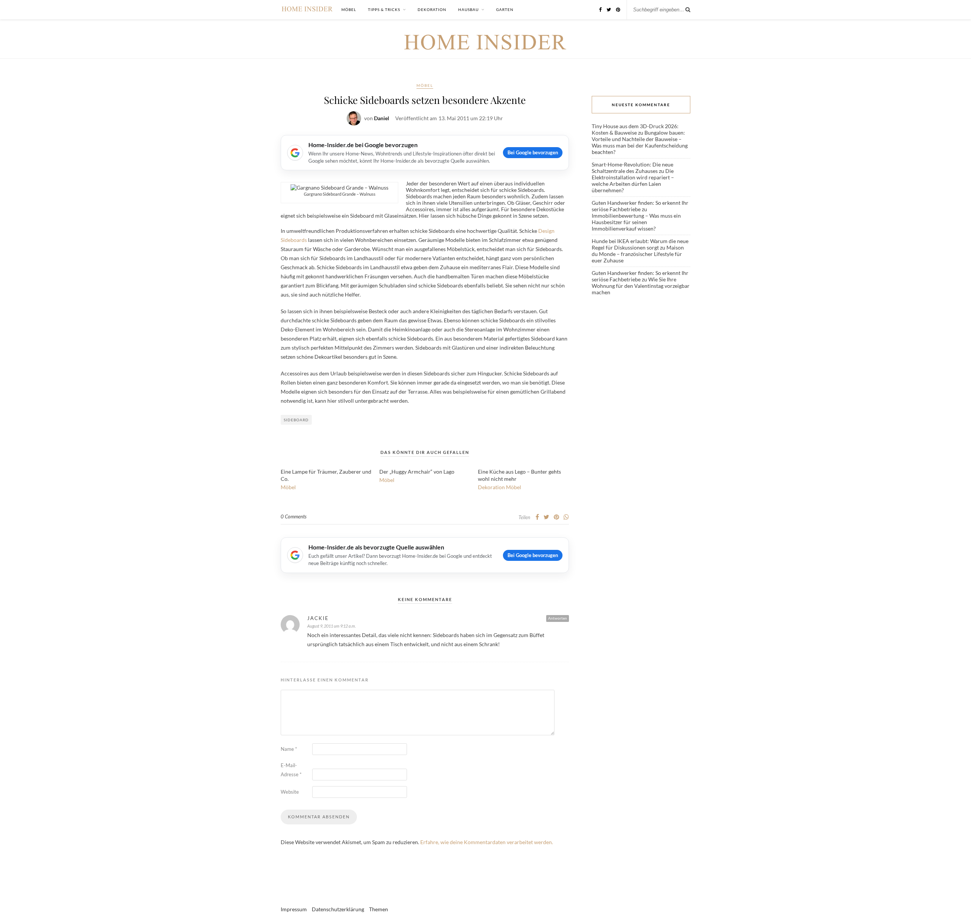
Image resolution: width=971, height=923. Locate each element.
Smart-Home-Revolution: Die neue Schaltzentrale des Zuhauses (632, 167)
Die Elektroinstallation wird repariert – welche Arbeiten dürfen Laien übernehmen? (633, 180)
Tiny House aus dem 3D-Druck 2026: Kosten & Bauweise (635, 129)
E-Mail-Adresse (291, 769)
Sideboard (296, 420)
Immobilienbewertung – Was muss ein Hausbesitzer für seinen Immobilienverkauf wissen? (636, 222)
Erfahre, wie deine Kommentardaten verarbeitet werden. (486, 842)
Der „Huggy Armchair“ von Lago (416, 471)
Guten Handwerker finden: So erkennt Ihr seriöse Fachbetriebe (640, 205)
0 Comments (293, 516)
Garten (505, 9)
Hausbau (468, 9)
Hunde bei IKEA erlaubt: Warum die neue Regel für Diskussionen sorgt (640, 244)
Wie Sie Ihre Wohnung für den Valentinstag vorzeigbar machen (641, 285)
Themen (378, 909)
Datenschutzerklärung (338, 909)
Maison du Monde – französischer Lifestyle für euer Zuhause (638, 254)
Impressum (294, 909)
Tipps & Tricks (384, 9)
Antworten (557, 618)
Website (290, 792)
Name (289, 749)
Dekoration (432, 9)
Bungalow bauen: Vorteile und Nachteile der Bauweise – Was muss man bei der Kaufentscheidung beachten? (640, 142)
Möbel (348, 9)
